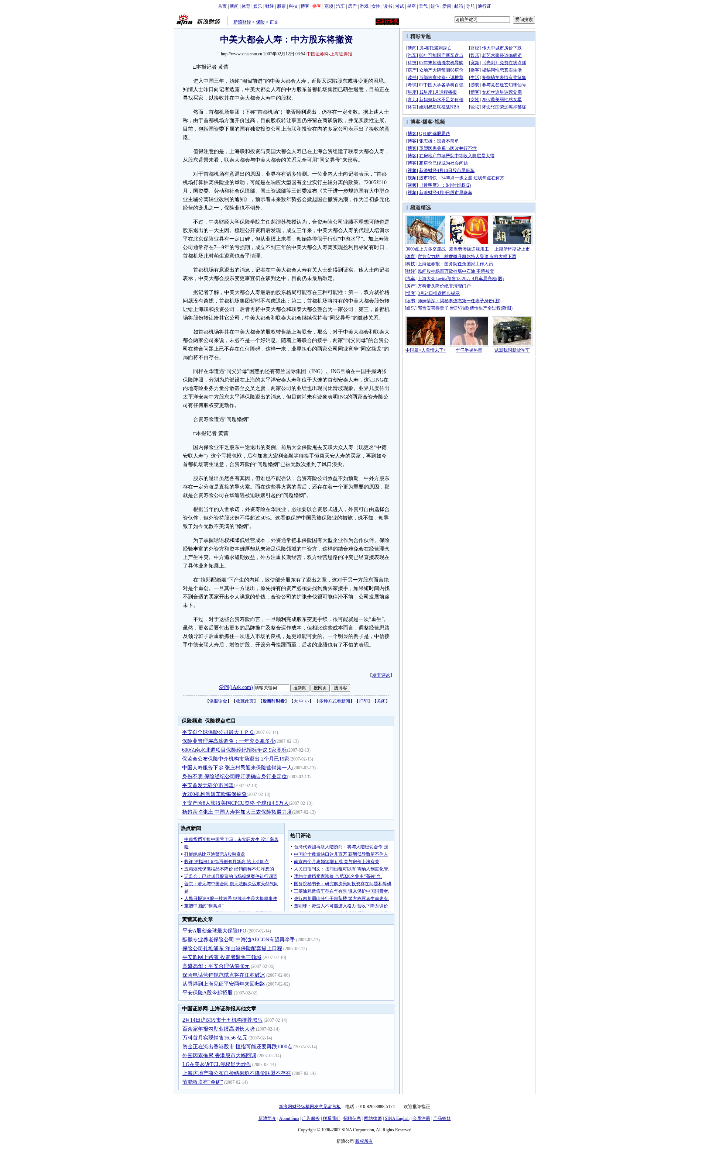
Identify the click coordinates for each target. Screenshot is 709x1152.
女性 (375, 6)
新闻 (234, 6)
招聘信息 (352, 1118)
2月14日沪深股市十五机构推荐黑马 (222, 1020)
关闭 (381, 701)
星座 (411, 6)
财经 (269, 6)
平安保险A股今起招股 (207, 993)
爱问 (446, 6)
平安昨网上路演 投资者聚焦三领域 (221, 957)
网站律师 (373, 1118)
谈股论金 (218, 701)
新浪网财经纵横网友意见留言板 (310, 1106)
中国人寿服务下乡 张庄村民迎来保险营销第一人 (237, 767)
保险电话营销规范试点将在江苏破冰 (223, 975)
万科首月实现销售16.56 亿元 (214, 1038)
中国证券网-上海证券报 (329, 53)
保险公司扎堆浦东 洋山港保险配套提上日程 (232, 948)
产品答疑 (442, 1118)
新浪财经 (242, 22)
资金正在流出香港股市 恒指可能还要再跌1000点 (237, 1046)
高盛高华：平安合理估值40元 (216, 966)
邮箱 (458, 6)
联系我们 (331, 1118)
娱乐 (257, 6)
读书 (387, 6)
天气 (423, 6)
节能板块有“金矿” (202, 1082)
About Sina (289, 1118)
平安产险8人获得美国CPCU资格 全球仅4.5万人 (235, 803)
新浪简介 (267, 1118)
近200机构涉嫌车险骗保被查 (214, 794)
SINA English (397, 1118)
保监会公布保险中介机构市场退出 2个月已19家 (236, 759)
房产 (352, 6)
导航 (470, 6)
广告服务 (311, 1118)
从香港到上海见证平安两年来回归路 (223, 984)
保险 (260, 22)
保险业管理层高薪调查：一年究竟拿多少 (228, 741)
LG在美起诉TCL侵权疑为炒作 (216, 1064)
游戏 (364, 6)
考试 (399, 6)
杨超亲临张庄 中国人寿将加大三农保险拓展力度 (237, 812)
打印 (363, 701)
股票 (281, 6)
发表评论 (381, 675)
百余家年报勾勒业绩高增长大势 (218, 1029)
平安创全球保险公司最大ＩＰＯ (218, 732)
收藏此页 (245, 701)
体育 (246, 6)
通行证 (484, 6)
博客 (305, 6)
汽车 (340, 6)
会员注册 (421, 1118)
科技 (293, 6)
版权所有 (364, 1141)
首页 (222, 6)
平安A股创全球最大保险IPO (214, 931)
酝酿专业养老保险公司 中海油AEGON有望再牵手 (238, 939)
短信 (435, 6)
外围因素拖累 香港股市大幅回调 (219, 1055)
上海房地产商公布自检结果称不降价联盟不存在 (236, 1073)
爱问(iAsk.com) (236, 687)
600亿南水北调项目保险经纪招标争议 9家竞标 (234, 750)
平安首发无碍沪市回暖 (208, 785)
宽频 (328, 6)
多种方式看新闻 (334, 701)
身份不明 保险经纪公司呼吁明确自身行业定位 (234, 776)
